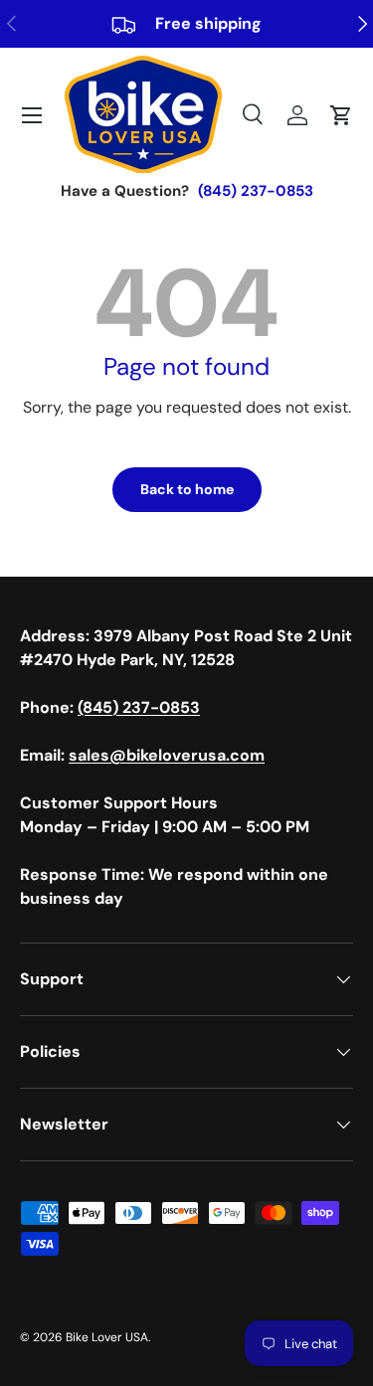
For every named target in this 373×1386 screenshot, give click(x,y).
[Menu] (32, 115)
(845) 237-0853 (255, 191)
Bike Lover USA (107, 1337)
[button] (341, 115)
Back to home (187, 489)
